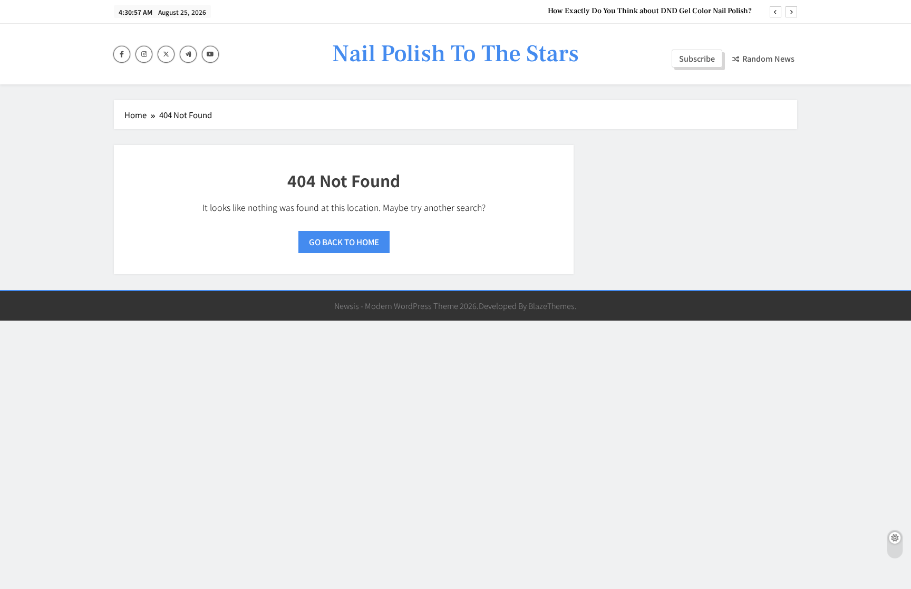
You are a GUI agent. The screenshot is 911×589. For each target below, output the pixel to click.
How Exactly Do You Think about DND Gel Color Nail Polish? (650, 11)
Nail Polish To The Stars (455, 53)
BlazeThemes (551, 305)
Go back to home (344, 241)
